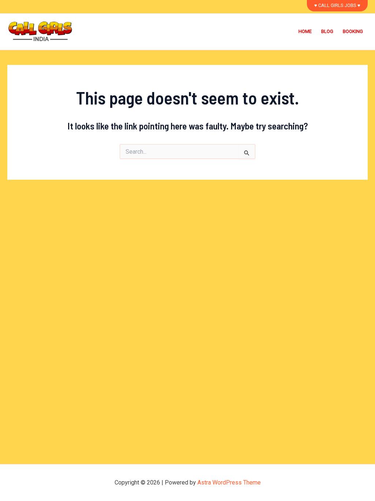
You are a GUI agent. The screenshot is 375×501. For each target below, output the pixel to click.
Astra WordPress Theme (229, 482)
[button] (337, 5)
